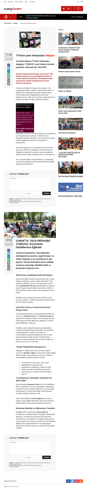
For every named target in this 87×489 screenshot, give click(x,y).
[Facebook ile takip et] (68, 481)
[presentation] (10, 17)
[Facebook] (8, 65)
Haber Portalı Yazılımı (12, 486)
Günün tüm (77, 17)
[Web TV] (78, 1)
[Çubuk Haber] (13, 8)
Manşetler (10, 1)
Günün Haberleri (19, 1)
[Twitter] (8, 68)
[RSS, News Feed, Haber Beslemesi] (81, 481)
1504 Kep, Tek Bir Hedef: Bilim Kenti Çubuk (38, 17)
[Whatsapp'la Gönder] (8, 74)
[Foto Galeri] (82, 1)
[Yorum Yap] (8, 83)
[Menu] (63, 8)
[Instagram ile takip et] (77, 481)
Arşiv (26, 1)
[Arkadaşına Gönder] (8, 77)
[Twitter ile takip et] (72, 481)
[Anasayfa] (5, 1)
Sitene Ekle (32, 1)
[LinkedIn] (8, 71)
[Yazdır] (8, 80)
